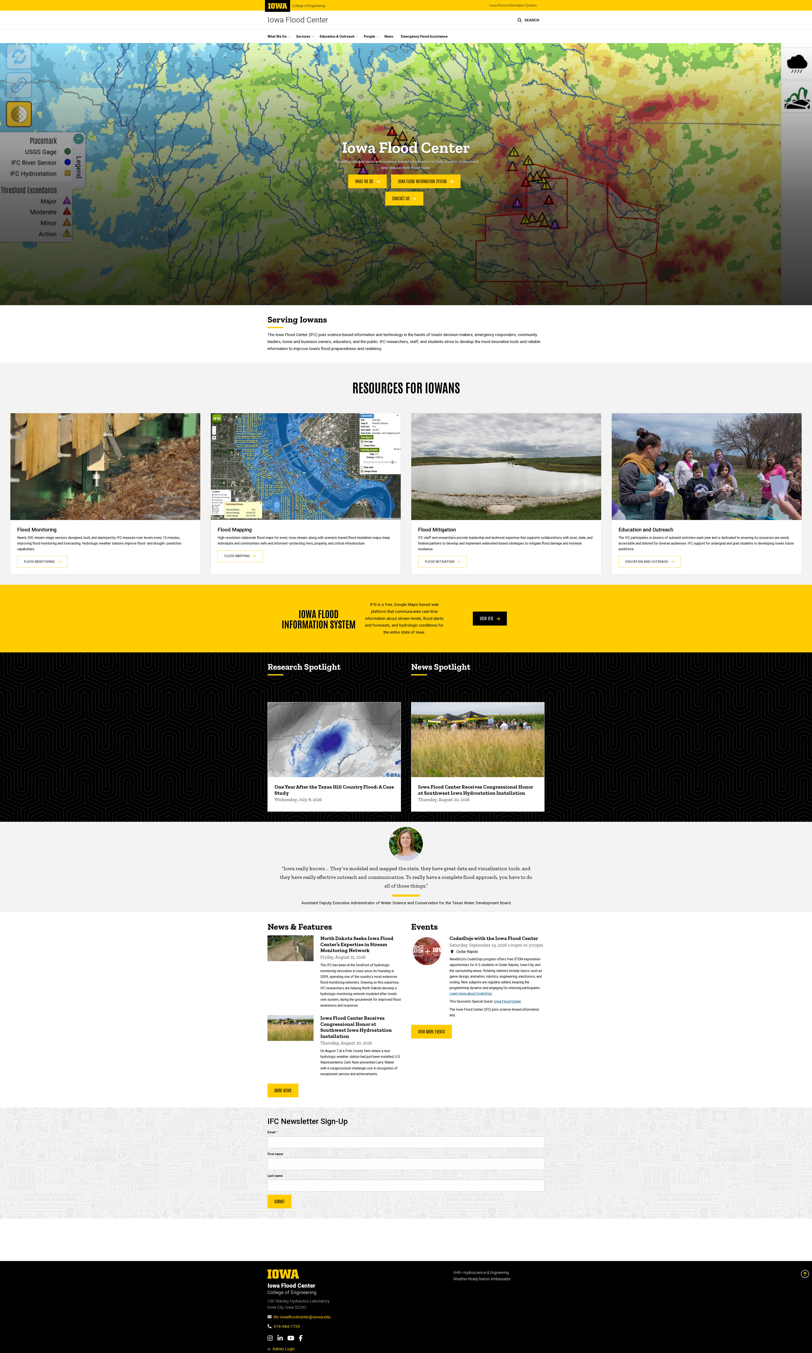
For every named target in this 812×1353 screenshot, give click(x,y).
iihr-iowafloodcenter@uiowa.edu (302, 1317)
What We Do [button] (277, 36)
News (388, 36)
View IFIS (487, 618)
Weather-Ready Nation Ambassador (482, 1279)
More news (282, 1090)
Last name (275, 1176)
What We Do (364, 181)
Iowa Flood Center (297, 20)
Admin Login (283, 1348)
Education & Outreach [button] (337, 36)
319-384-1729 (287, 1326)
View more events (431, 1031)
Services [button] (303, 36)
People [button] (369, 36)
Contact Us (401, 198)
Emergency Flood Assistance (424, 36)
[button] (528, 20)
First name (275, 1154)
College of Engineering (308, 6)
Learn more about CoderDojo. (471, 994)
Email (271, 1132)
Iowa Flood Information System (513, 5)
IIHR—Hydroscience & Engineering (481, 1273)
